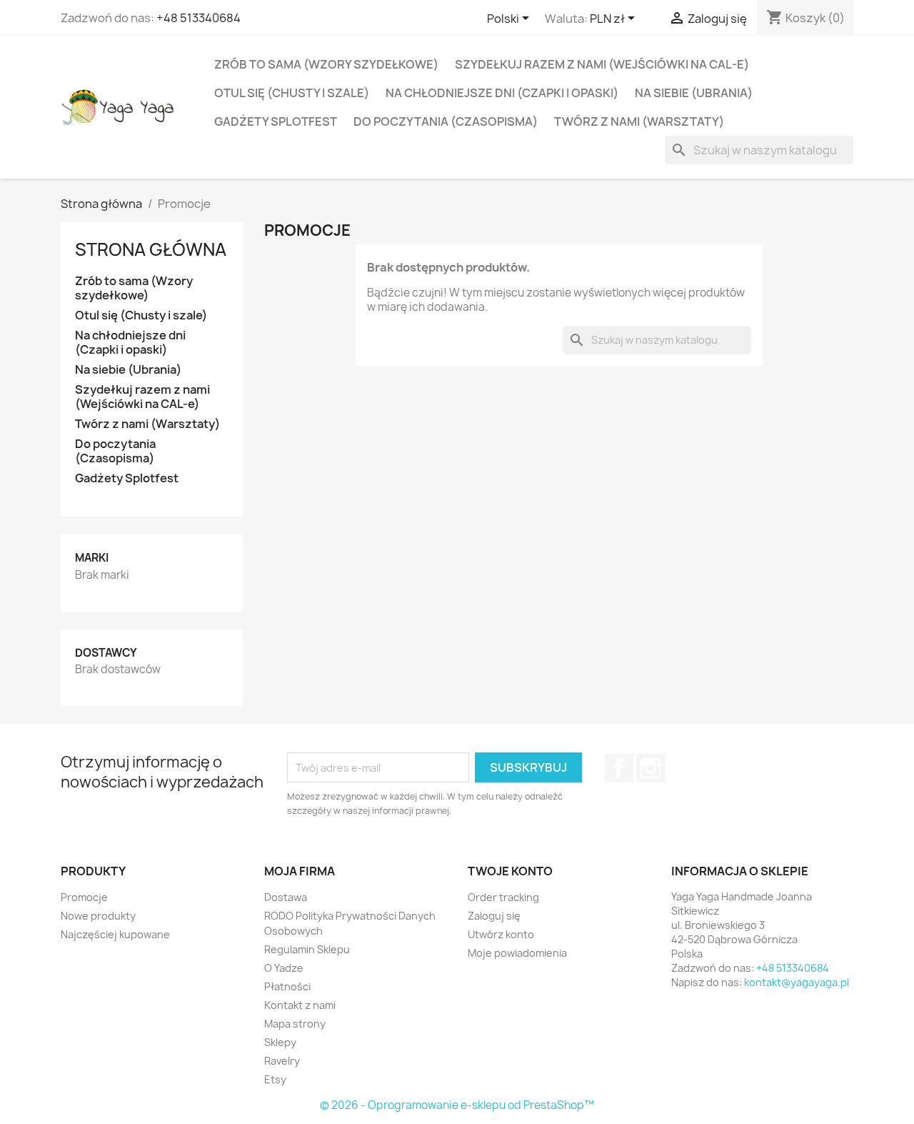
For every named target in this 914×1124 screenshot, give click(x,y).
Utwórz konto (501, 934)
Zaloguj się (494, 915)
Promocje (84, 897)
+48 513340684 (198, 18)
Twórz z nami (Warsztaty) (639, 121)
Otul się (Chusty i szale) (291, 93)
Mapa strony (295, 1023)
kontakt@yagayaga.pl (796, 982)
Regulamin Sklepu (307, 949)
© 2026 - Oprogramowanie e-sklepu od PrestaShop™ (457, 1105)
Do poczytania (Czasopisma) (445, 121)
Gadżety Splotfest (275, 121)
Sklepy (280, 1042)
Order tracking (503, 897)
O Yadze (283, 968)
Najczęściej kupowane (115, 934)
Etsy (275, 1079)
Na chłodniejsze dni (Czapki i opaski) (502, 93)
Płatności (287, 986)
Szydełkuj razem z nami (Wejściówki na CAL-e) (602, 64)
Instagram (650, 768)
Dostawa (285, 897)
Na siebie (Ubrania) (694, 93)
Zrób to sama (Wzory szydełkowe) (326, 64)
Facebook (619, 768)
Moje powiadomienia (517, 953)
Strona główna (150, 249)
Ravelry (282, 1061)
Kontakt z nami (300, 1005)
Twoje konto (510, 871)
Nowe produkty (98, 915)
